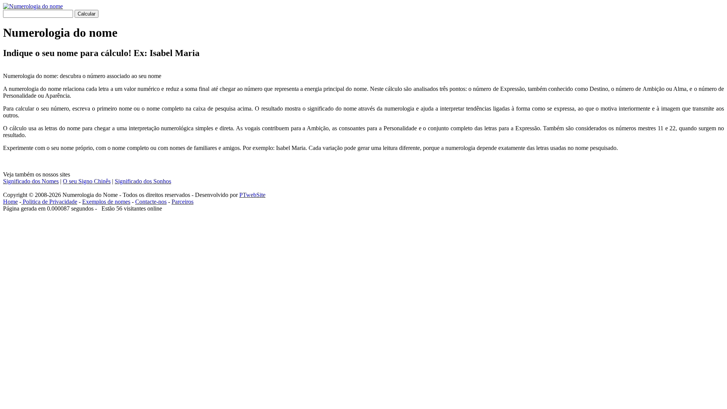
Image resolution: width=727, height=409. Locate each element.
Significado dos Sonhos (143, 181)
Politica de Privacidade (49, 201)
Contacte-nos (151, 201)
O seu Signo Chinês (87, 181)
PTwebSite (252, 195)
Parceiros (182, 201)
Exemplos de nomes (106, 201)
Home (10, 201)
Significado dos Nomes (31, 181)
